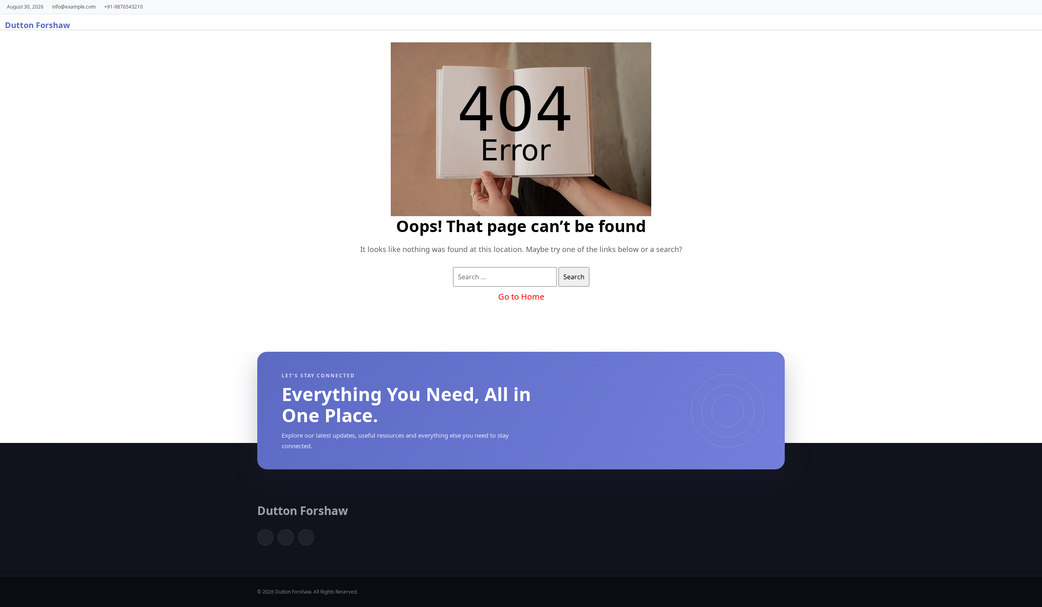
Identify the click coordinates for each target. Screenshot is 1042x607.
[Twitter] (286, 537)
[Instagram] (306, 537)
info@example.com (74, 6)
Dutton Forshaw (37, 25)
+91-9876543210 (123, 6)
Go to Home (521, 296)
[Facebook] (265, 537)
